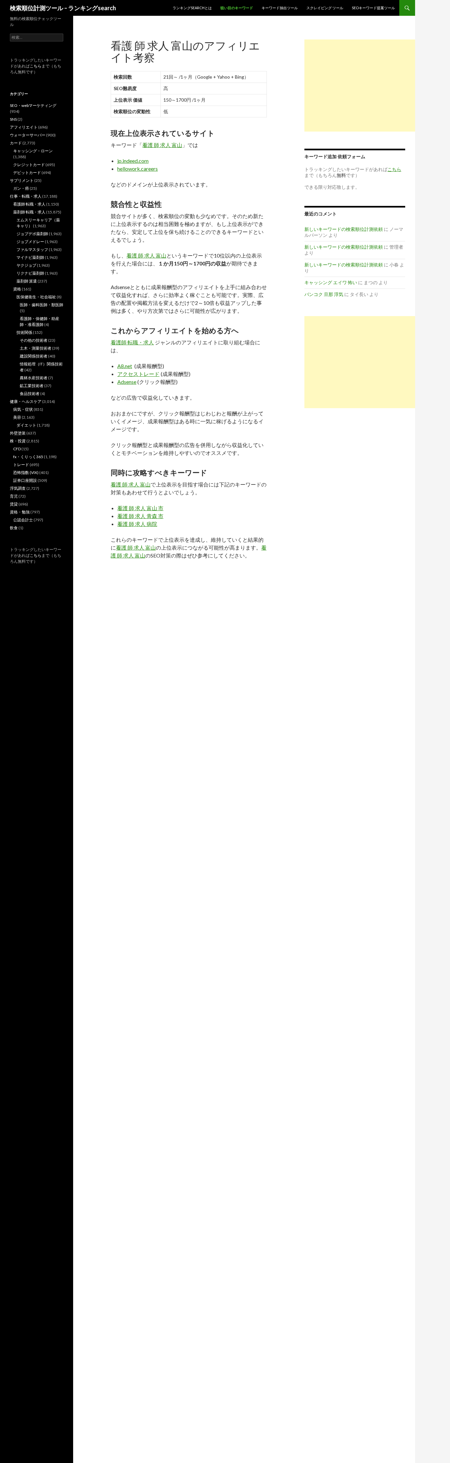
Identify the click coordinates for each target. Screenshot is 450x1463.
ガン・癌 (21, 188)
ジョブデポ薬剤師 (32, 233)
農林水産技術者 (33, 377)
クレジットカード (29, 164)
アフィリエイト (24, 127)
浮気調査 (18, 488)
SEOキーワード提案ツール (373, 8)
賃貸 (14, 504)
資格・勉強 (20, 511)
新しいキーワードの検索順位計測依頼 (343, 229)
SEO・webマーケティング (33, 105)
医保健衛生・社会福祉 (36, 296)
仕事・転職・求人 (26, 196)
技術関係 (24, 332)
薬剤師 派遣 (26, 281)
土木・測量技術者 (35, 348)
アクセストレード (138, 374)
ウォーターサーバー (27, 135)
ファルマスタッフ (32, 249)
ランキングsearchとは (192, 8)
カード (16, 142)
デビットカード (27, 172)
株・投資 (18, 440)
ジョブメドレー (30, 241)
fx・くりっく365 (28, 456)
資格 (17, 288)
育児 (14, 496)
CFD (17, 448)
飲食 (14, 527)
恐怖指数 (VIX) (26, 472)
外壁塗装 (18, 433)
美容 (17, 417)
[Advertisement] (359, 85)
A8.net (124, 366)
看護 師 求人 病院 (137, 524)
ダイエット (26, 425)
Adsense (126, 382)
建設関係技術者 (33, 356)
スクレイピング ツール (324, 8)
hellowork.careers (137, 168)
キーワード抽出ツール (280, 8)
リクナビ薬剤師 (30, 273)
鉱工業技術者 (31, 385)
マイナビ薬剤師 (30, 257)
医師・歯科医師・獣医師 (41, 304)
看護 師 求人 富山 (162, 145)
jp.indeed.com (133, 161)
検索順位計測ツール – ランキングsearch (63, 8)
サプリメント (22, 180)
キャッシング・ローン (33, 150)
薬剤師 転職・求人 (29, 212)
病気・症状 (23, 409)
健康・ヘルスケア (26, 401)
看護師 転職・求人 (132, 342)
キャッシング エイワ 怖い (330, 282)
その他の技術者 (33, 340)
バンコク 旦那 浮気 (323, 294)
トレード (21, 464)
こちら (36, 65)
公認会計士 (23, 519)
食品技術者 (30, 393)
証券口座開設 (25, 480)
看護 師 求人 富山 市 (140, 508)
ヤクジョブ (26, 265)
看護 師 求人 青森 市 (140, 516)
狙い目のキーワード (236, 8)
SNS (13, 119)
